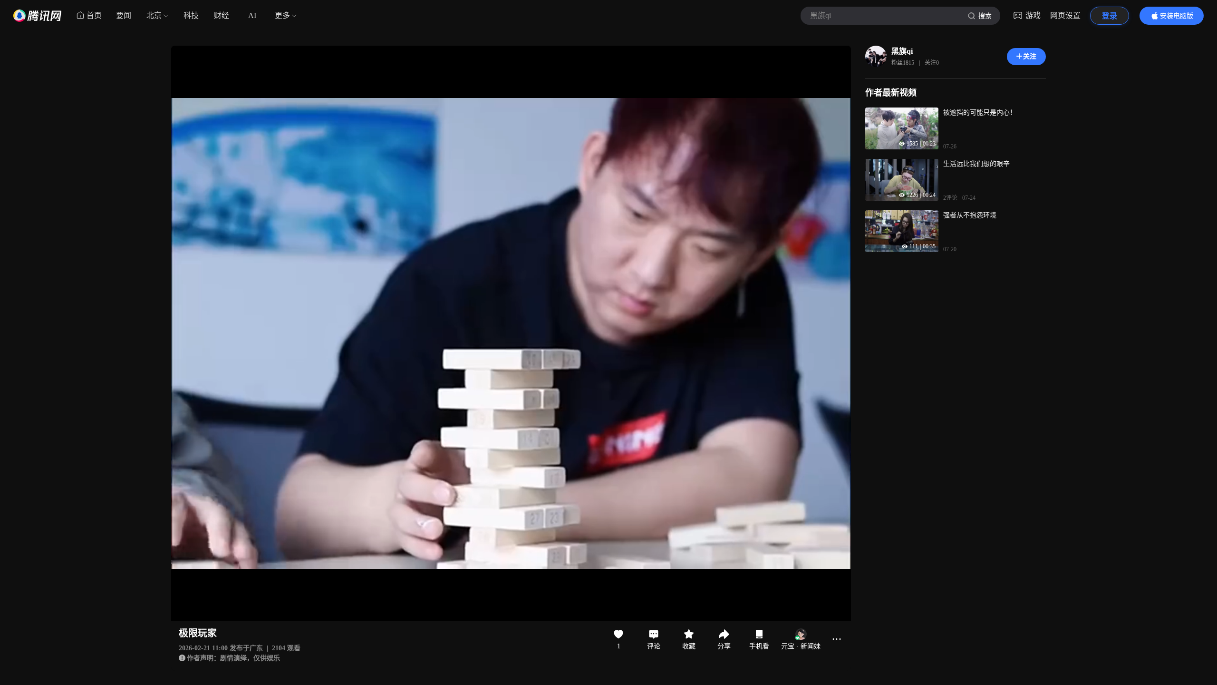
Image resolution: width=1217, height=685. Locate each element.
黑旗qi (902, 51)
